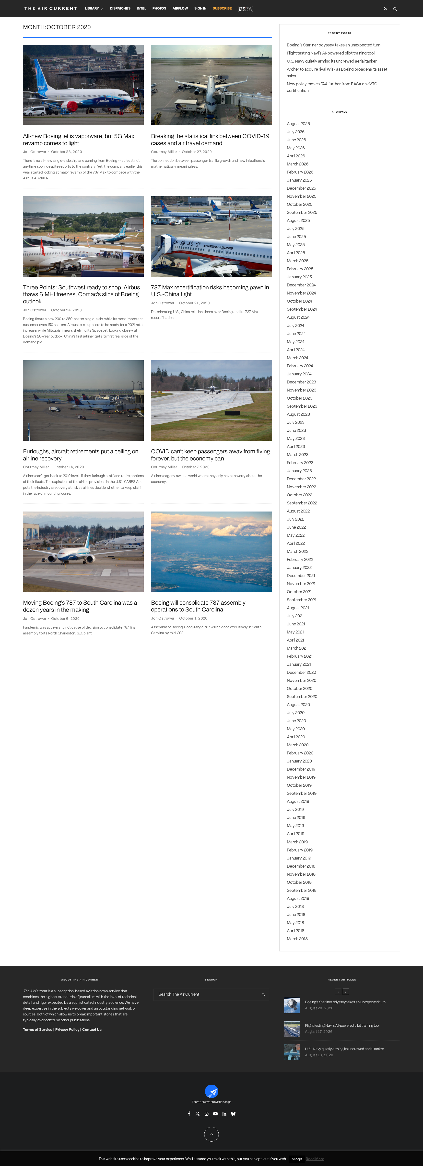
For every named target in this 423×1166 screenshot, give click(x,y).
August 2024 (298, 318)
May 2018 (295, 923)
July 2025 (296, 229)
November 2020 (301, 681)
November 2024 (301, 293)
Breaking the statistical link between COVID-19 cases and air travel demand (210, 139)
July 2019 (295, 810)
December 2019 (301, 769)
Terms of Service (37, 1030)
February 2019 (300, 850)
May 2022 (296, 536)
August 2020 (298, 705)
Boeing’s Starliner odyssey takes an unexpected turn (333, 45)
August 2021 (298, 608)
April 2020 (296, 737)
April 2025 (296, 253)
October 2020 (299, 689)
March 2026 (297, 164)
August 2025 (298, 221)
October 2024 (299, 301)
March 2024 (297, 358)
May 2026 (296, 148)
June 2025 (296, 237)
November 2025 (301, 197)
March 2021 (297, 648)
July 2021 (295, 616)
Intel (141, 9)
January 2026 (299, 180)
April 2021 (295, 640)
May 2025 (296, 245)
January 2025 (299, 277)
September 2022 (302, 503)
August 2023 (298, 415)
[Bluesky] (233, 1114)
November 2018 (301, 874)
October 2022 (299, 495)
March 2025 (297, 261)
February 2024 (300, 366)
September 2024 (302, 309)
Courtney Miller (164, 152)
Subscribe (222, 9)
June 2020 (296, 721)
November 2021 (301, 584)
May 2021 (295, 632)
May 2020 (296, 729)
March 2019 (297, 842)
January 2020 (299, 761)
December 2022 (301, 479)
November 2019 (301, 777)
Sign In (200, 9)
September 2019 (302, 794)
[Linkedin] (224, 1114)
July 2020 (296, 713)
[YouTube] (215, 1114)
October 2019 (299, 786)
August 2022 (298, 511)
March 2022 (297, 552)
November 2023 (301, 390)
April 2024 (296, 350)
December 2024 (301, 285)
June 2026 (296, 140)
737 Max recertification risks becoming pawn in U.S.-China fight (210, 291)
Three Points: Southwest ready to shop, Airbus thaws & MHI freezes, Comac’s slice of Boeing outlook (81, 294)
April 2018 (295, 931)
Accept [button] (297, 1159)
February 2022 (300, 560)
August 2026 (298, 124)
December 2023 (301, 382)
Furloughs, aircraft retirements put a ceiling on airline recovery (80, 455)
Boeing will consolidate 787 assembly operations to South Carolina (198, 606)
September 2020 (302, 697)
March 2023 (297, 455)
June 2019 (296, 818)
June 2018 (296, 915)
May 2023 (296, 439)
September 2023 (302, 406)
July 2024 (295, 326)
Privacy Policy (67, 1030)
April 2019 (295, 834)
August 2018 (298, 899)
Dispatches (120, 9)
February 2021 (299, 656)
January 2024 (299, 374)
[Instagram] (206, 1114)
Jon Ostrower (34, 152)
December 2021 (301, 576)
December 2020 (301, 673)
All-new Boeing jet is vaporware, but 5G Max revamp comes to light (78, 139)
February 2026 (300, 172)
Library (92, 9)
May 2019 (295, 826)
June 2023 (296, 431)
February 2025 (300, 269)
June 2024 (296, 334)
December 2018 (301, 866)
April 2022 (296, 544)
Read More (315, 1159)
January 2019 (299, 858)
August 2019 (298, 802)
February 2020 (300, 753)
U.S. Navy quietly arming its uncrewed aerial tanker (332, 61)
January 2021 (299, 665)
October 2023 (299, 398)
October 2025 (299, 205)
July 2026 (296, 132)
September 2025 (302, 213)
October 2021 (299, 592)
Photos (159, 9)
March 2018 (297, 939)
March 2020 (297, 745)
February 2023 (300, 463)
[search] (263, 995)
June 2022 (296, 527)
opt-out (262, 1159)
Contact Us (92, 1030)
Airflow (180, 9)
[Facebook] (189, 1114)
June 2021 (296, 624)
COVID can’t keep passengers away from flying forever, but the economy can (210, 455)
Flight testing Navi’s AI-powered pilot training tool (331, 53)
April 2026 (296, 156)
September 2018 (302, 891)
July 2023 (296, 423)
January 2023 (299, 471)
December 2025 (301, 188)
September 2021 (301, 600)
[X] (197, 1114)
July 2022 (295, 519)
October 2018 (299, 883)
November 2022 (301, 487)
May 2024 (296, 342)
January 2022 (299, 568)
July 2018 (295, 907)
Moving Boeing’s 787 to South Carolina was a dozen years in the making (80, 606)
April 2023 (296, 447)
